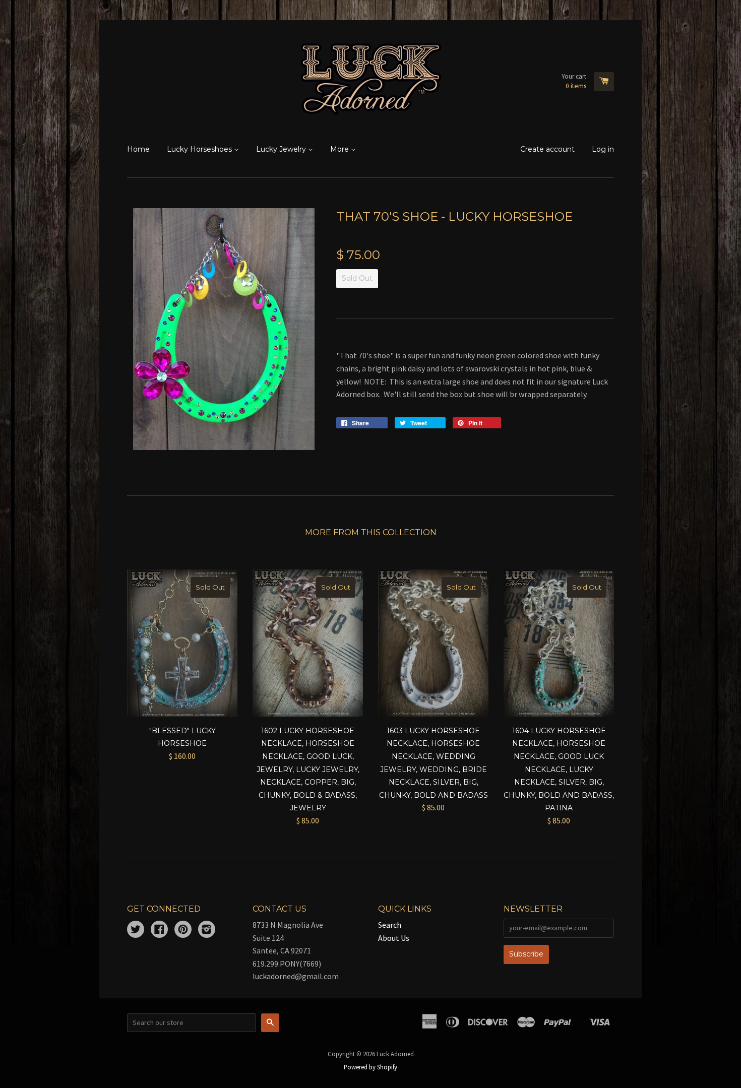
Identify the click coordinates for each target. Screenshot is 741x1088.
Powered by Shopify (370, 1067)
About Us (393, 938)
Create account (547, 149)
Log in (603, 149)
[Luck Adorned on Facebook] (159, 930)
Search (389, 925)
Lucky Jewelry (282, 149)
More (340, 149)
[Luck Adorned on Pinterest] (183, 930)
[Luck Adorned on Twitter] (135, 930)
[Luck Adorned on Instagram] (206, 930)
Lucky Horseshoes (200, 149)
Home (138, 149)
